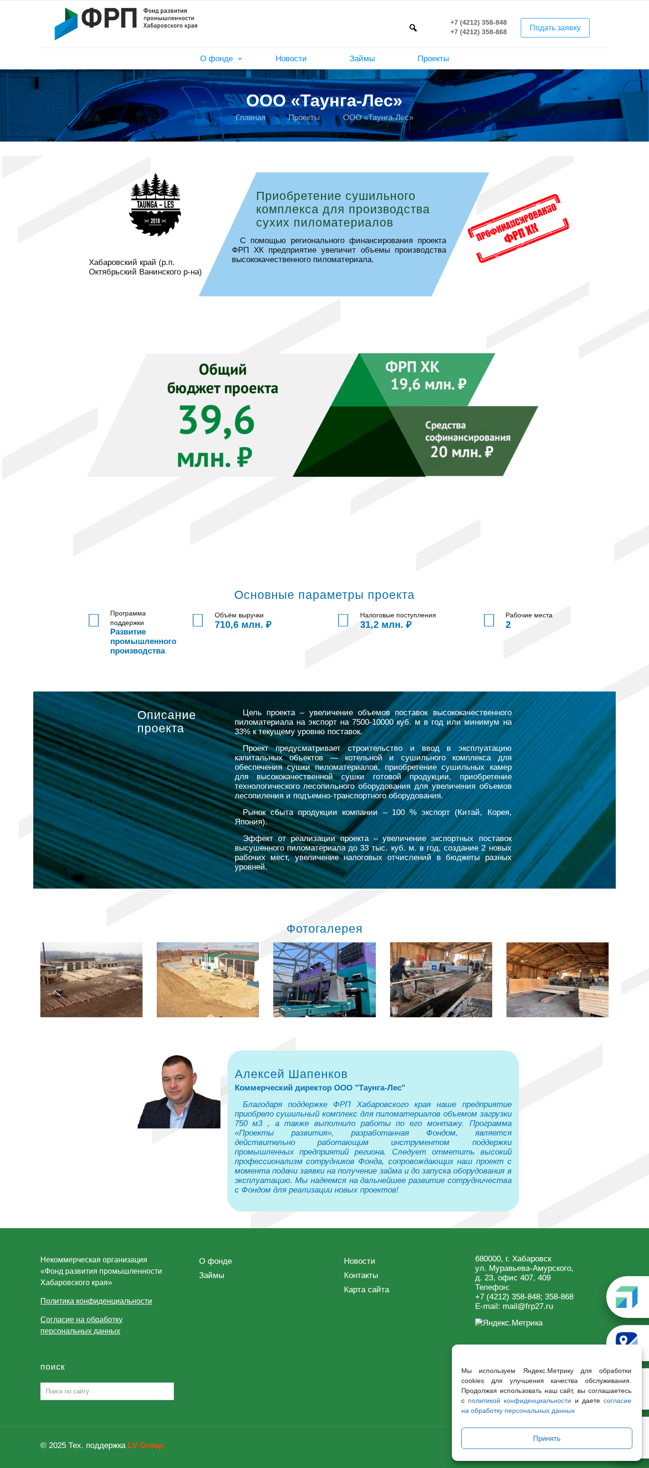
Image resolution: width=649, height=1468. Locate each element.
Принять (547, 1438)
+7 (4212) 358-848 (478, 22)
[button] (413, 27)
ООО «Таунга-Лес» (378, 117)
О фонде (215, 1261)
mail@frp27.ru (528, 1306)
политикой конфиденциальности (519, 1400)
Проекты (304, 117)
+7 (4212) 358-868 (478, 32)
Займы (211, 1275)
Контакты (361, 1275)
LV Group (145, 1445)
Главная (251, 117)
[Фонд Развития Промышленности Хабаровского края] (126, 23)
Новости (359, 1261)
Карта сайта (366, 1289)
